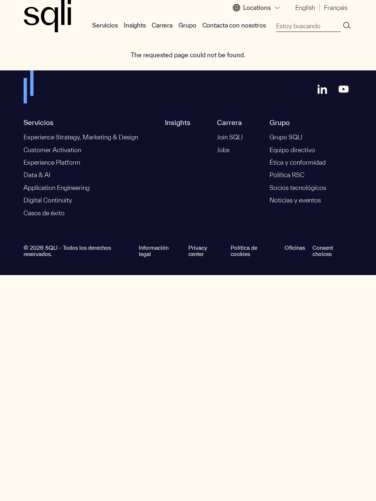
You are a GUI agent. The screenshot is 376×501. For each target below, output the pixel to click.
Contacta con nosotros (234, 25)
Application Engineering (57, 187)
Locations (257, 7)
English (305, 7)
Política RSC (287, 174)
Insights (135, 25)
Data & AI (37, 174)
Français (335, 7)
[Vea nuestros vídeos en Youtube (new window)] (343, 89)
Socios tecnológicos (298, 187)
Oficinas (295, 248)
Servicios (105, 25)
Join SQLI (230, 137)
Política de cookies (244, 251)
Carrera (162, 25)
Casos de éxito (44, 212)
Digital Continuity (48, 200)
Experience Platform (52, 162)
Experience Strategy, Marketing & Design (81, 137)
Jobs (223, 149)
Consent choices (322, 251)
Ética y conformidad (298, 162)
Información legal (154, 251)
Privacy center (197, 251)
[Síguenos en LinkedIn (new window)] (322, 89)
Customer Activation (52, 149)
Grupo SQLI (286, 137)
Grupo (187, 25)
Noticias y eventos (295, 200)
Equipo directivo (292, 149)
